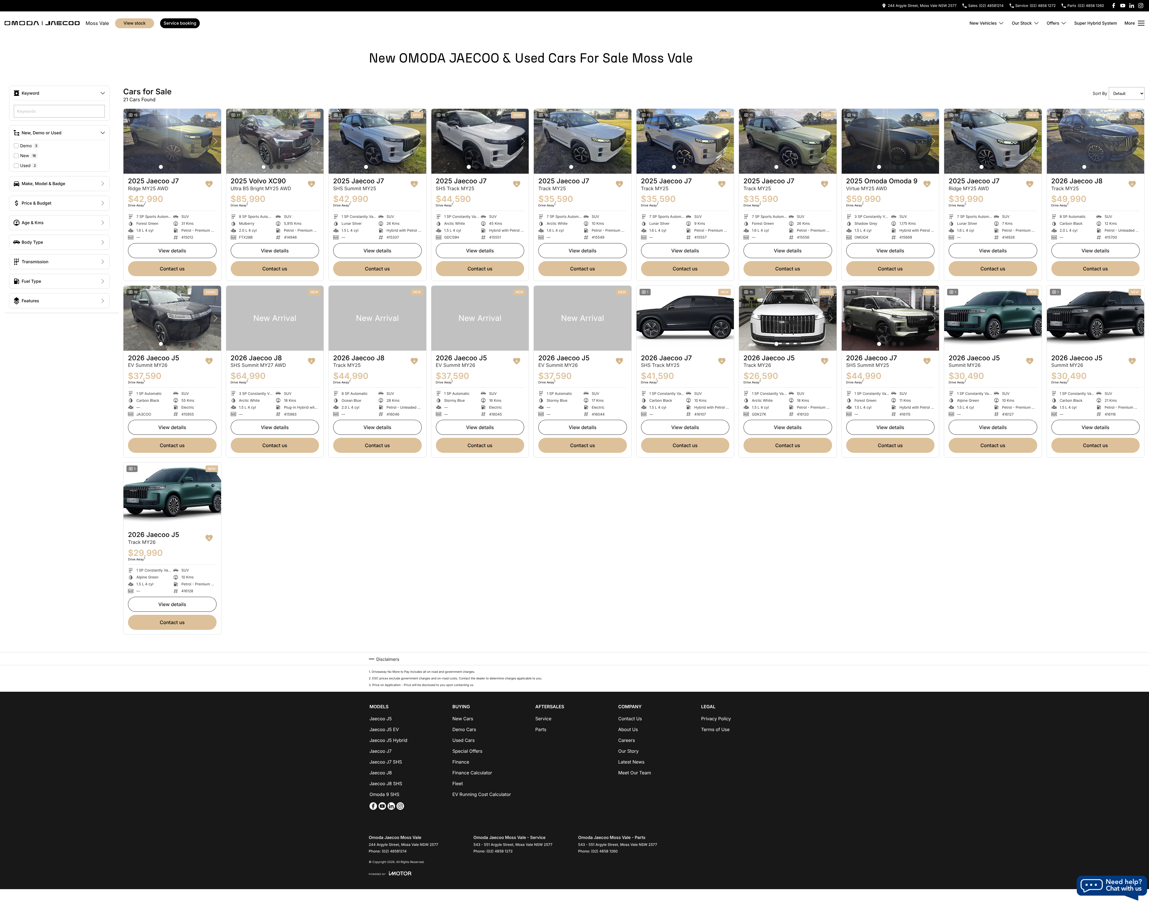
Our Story (628, 751)
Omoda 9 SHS (384, 794)
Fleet (457, 783)
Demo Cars (464, 729)
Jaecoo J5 (380, 718)
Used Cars (463, 740)
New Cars (462, 718)
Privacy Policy (716, 718)
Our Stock (1022, 23)
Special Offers (467, 751)
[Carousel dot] (161, 167)
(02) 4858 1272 (499, 851)
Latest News (631, 762)
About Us (628, 729)
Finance (460, 762)
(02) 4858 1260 (604, 851)
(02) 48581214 (394, 851)
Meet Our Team (634, 773)
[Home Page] (42, 23)
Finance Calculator (472, 773)
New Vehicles (983, 23)
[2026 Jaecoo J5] (172, 318)
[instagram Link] (1140, 5)
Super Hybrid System (1095, 23)
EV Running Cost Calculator (481, 794)
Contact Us (172, 269)
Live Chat (1111, 888)
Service (543, 718)
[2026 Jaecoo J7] (685, 318)
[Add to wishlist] (209, 184)
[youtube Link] (1122, 5)
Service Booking (180, 23)
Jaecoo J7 (380, 751)
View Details (172, 251)
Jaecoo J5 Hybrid (388, 740)
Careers (626, 740)
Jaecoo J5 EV (384, 729)
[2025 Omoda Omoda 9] (890, 141)
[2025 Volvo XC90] (275, 141)
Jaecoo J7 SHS (385, 762)
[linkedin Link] (1131, 5)
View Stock (134, 23)
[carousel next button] (215, 141)
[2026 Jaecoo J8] (1095, 141)
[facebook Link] (1113, 5)
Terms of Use (715, 729)
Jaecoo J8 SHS (385, 783)
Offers (1053, 23)
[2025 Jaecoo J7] (172, 141)
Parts (540, 729)
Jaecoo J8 (380, 773)
